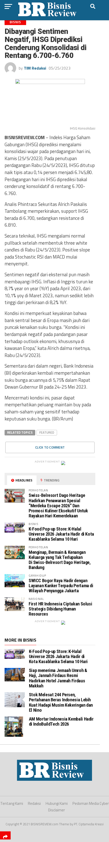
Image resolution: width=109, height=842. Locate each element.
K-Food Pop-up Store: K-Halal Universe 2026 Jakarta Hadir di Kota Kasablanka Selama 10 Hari (61, 534)
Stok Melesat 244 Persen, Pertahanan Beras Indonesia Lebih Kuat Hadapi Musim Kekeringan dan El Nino (61, 702)
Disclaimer (56, 810)
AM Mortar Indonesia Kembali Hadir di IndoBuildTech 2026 (61, 721)
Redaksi (34, 803)
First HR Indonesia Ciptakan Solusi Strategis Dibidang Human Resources (60, 609)
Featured (46, 432)
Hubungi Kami (57, 803)
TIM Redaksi (35, 68)
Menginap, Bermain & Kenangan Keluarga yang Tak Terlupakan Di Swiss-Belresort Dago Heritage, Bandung (60, 560)
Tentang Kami (11, 803)
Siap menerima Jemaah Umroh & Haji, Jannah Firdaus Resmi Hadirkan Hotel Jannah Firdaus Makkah (58, 678)
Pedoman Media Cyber (90, 803)
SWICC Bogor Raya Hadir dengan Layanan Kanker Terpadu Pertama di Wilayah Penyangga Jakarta (61, 585)
